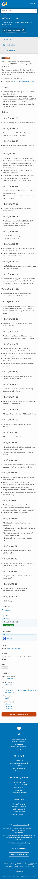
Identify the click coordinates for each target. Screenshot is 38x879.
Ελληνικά (17, 865)
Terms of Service (18, 804)
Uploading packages (18, 741)
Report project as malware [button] (19, 714)
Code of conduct (18, 809)
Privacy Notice (18, 812)
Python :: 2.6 (9, 706)
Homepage (7, 610)
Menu (31, 3)
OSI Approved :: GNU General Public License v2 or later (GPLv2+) (20, 691)
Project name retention (18, 746)
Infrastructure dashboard (18, 763)
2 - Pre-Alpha (9, 678)
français (19, 863)
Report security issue (19, 806)
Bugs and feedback (19, 782)
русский (15, 866)
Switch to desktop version (19, 854)
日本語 (24, 863)
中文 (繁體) (9, 866)
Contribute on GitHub (18, 785)
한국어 (33, 866)
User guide (18, 744)
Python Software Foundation (20, 843)
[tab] (19, 39)
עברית (21, 866)
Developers (8, 684)
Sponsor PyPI (19, 790)
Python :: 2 (8, 704)
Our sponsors (19, 771)
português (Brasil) (32, 863)
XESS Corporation (12, 648)
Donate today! (19, 832)
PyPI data (5, 619)
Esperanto (27, 866)
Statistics (19, 766)
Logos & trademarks (19, 768)
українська (11, 865)
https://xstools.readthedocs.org (24, 81)
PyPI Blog (18, 761)
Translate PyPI (18, 787)
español (13, 863)
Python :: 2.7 (9, 708)
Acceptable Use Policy (18, 814)
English (7, 698)
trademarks (15, 838)
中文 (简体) (31, 865)
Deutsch (24, 865)
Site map (19, 845)
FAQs (19, 749)
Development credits (18, 792)
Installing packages (18, 739)
